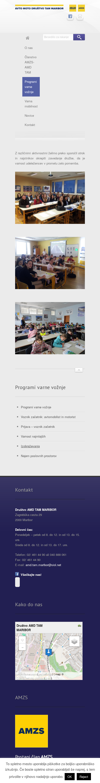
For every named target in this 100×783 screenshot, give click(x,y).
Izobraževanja (30, 446)
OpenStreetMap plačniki (30, 678)
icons (49, 674)
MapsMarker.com (26, 674)
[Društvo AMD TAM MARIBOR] (48, 652)
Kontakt (30, 124)
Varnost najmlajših (33, 436)
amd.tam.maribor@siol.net (43, 565)
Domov (27, 38)
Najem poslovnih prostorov (39, 456)
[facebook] (70, 16)
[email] (80, 16)
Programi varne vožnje (31, 86)
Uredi (48, 678)
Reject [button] (84, 776)
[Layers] (74, 641)
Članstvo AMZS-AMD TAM (31, 64)
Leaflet (42, 674)
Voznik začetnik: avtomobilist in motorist (48, 417)
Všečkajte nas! (30, 574)
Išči (79, 37)
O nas (29, 47)
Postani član (34, 757)
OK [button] (69, 776)
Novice (29, 115)
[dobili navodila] (80, 626)
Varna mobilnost (31, 103)
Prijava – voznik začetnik (38, 426)
